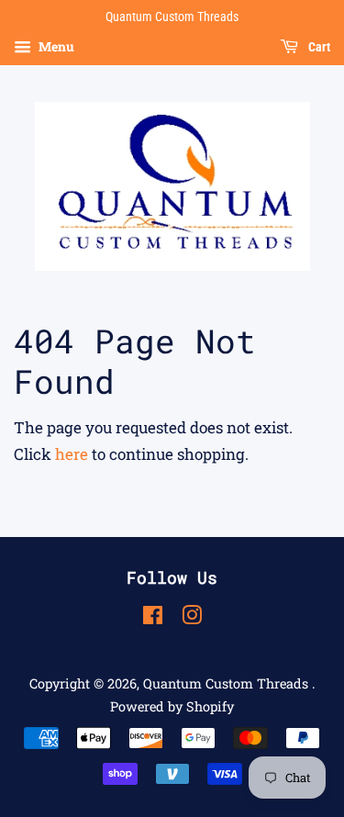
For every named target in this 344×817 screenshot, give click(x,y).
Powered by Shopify (172, 706)
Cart (317, 46)
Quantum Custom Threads (227, 683)
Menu (55, 46)
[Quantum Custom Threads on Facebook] (152, 618)
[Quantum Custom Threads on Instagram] (192, 618)
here (71, 453)
